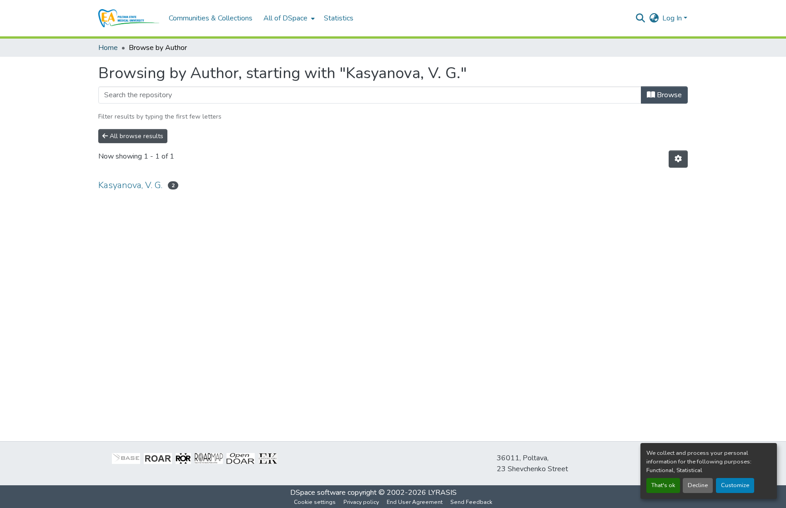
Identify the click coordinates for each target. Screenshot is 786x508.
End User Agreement (415, 502)
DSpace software (318, 493)
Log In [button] (673, 18)
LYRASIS (442, 493)
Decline (698, 485)
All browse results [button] (135, 136)
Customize (735, 485)
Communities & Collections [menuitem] (210, 18)
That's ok (663, 485)
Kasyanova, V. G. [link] (130, 185)
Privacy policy (361, 502)
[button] (129, 18)
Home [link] (108, 48)
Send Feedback (471, 502)
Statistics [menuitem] (338, 18)
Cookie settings (315, 502)
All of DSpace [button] (285, 18)
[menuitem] (288, 18)
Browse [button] (668, 95)
